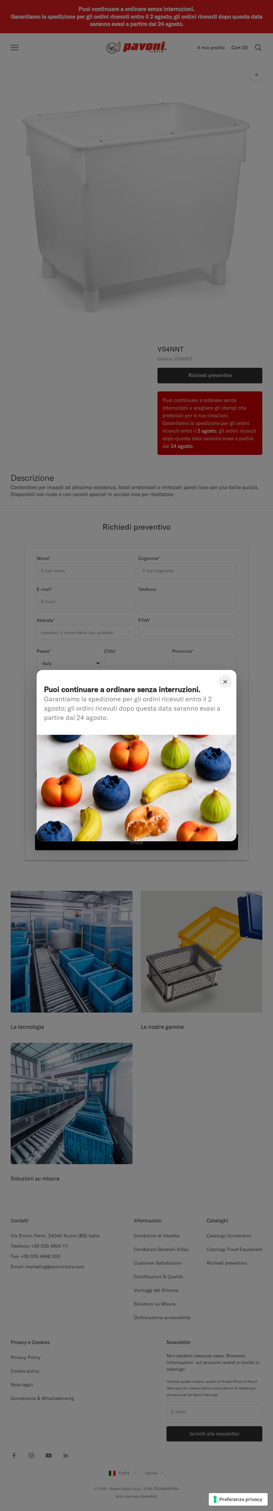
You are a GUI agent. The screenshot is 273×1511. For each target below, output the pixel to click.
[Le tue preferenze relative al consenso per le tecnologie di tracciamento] (238, 1499)
